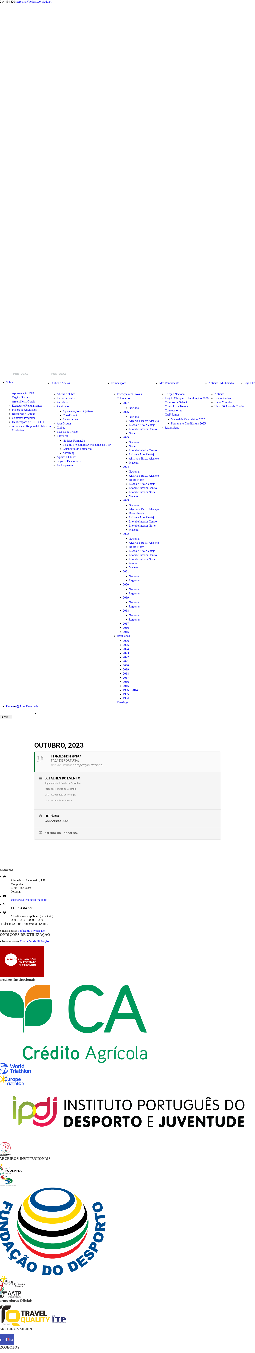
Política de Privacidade (31, 930)
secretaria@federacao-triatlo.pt (33, 1)
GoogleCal (71, 833)
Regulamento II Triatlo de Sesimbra (62, 783)
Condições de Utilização (34, 941)
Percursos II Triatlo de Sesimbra (60, 788)
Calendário (53, 833)
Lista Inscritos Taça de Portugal (60, 794)
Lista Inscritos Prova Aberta (58, 800)
